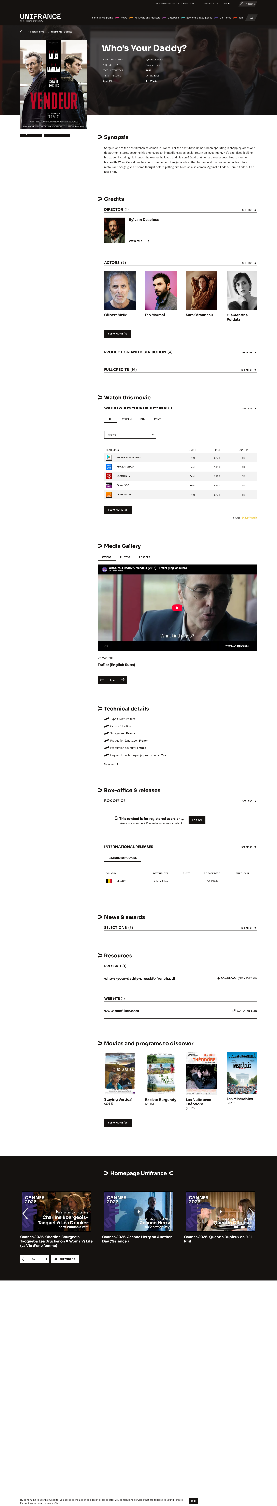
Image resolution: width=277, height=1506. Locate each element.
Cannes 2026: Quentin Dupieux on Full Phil (136, 1239)
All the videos (64, 1259)
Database (173, 17)
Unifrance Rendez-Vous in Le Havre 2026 (174, 3)
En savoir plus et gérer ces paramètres (40, 1503)
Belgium (122, 880)
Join (241, 17)
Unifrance (225, 17)
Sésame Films (153, 64)
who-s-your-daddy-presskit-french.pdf (139, 978)
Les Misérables (240, 1099)
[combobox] (130, 435)
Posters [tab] (144, 557)
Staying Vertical (118, 1099)
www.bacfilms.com (121, 1011)
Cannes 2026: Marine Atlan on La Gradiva (220, 1237)
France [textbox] (112, 434)
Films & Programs (102, 17)
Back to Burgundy (160, 1100)
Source (237, 517)
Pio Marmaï (155, 315)
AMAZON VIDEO (125, 466)
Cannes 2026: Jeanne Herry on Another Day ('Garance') (55, 1239)
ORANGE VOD (123, 494)
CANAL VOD (122, 485)
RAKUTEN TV (123, 475)
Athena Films (161, 881)
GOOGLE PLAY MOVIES (128, 457)
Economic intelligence (199, 17)
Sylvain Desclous (154, 59)
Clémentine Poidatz (237, 317)
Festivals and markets (147, 17)
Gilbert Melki (116, 315)
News (123, 17)
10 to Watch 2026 (209, 3)
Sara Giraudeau (199, 315)
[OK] (193, 1501)
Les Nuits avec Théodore (198, 1102)
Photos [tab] (125, 557)
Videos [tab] (106, 557)
